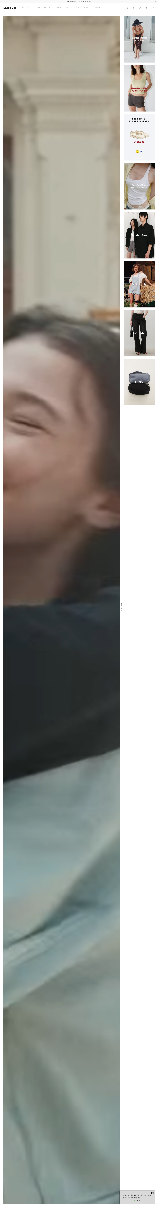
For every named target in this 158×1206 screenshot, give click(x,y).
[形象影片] (61, 610)
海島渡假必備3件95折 (79, 1)
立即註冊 (137, 1200)
